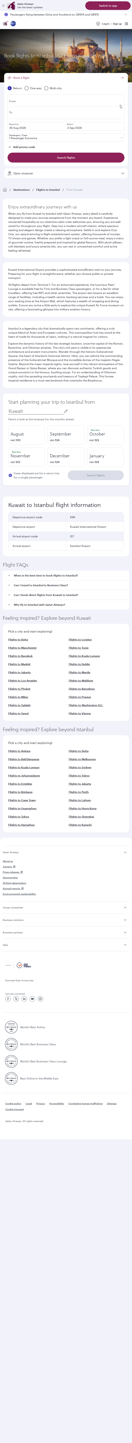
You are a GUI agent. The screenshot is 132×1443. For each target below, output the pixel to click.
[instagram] (40, 999)
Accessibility (56, 1103)
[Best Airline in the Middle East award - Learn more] (11, 1078)
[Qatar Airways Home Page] (6, 24)
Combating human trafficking (85, 1103)
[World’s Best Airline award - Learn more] (11, 1027)
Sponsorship (10, 877)
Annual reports (11, 888)
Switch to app (108, 5)
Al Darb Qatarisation (14, 883)
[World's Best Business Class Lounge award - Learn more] (11, 1061)
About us (8, 861)
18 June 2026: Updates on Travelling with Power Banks (45, 14)
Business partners (13, 932)
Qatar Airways (11, 852)
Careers (7, 866)
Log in (105, 23)
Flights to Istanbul (48, 189)
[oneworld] (13, 24)
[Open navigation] (126, 24)
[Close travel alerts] (126, 14)
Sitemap (112, 1103)
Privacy (40, 1103)
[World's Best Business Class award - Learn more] (11, 1044)
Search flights (96, 475)
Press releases (11, 872)
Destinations (21, 189)
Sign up (117, 23)
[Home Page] (5, 190)
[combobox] (36, 411)
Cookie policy (13, 1103)
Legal (29, 1103)
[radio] (26, 435)
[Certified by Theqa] (18, 967)
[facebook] (8, 999)
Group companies (13, 907)
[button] (68, 575)
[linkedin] (24, 999)
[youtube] (32, 999)
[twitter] (16, 999)
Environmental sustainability (19, 893)
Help (5, 944)
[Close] (3, 6)
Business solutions (13, 919)
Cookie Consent (14, 1109)
